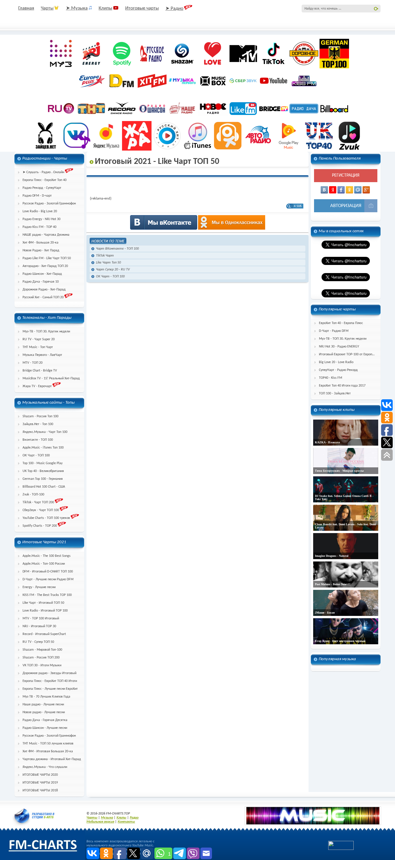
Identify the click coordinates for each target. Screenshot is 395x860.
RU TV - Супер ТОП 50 (38, 642)
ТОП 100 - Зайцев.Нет (335, 393)
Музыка (107, 817)
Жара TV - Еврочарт (37, 386)
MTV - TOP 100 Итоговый (41, 618)
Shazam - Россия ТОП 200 (41, 657)
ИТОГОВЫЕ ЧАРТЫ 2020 (40, 775)
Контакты (126, 822)
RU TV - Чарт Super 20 (39, 339)
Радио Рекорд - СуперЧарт (42, 188)
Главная (26, 8)
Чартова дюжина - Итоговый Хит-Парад (52, 759)
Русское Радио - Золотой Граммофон (49, 203)
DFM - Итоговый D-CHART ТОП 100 (48, 571)
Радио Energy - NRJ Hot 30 (41, 219)
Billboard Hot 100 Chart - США (44, 486)
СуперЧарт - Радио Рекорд (338, 370)
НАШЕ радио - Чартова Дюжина (46, 235)
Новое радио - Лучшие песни (44, 712)
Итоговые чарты (142, 8)
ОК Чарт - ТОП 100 (36, 455)
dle (34, 815)
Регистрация (345, 175)
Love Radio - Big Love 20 (40, 211)
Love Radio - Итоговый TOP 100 (45, 610)
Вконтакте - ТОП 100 (38, 440)
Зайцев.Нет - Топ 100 (38, 424)
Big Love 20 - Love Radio (336, 362)
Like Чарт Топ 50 (108, 262)
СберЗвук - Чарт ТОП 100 (41, 510)
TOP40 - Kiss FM (330, 378)
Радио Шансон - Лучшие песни (45, 728)
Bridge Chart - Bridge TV (40, 370)
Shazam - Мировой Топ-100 (42, 650)
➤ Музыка (77, 8)
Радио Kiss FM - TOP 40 (39, 227)
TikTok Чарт (105, 255)
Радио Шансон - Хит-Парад (42, 274)
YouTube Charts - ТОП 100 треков (46, 518)
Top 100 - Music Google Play (42, 463)
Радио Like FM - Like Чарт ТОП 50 (47, 258)
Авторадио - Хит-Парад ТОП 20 (45, 266)
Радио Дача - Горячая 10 (41, 281)
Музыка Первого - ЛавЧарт (42, 355)
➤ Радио (174, 8)
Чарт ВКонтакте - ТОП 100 (117, 248)
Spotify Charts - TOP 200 (40, 526)
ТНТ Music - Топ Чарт (38, 347)
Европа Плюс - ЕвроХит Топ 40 (45, 180)
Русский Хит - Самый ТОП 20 (43, 297)
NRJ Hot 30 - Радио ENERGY (339, 346)
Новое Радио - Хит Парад (41, 250)
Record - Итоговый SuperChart (44, 634)
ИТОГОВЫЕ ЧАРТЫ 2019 (40, 782)
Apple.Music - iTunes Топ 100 (43, 447)
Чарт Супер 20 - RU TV (113, 269)
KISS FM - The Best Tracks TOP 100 (47, 595)
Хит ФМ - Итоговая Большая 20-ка (48, 751)
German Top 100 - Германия (43, 479)
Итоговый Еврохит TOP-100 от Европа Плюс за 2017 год (350, 354)
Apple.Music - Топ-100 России (44, 564)
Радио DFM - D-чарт (37, 195)
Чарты (47, 8)
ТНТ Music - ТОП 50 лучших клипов (48, 743)
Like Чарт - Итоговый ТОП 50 (43, 603)
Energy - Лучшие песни (39, 587)
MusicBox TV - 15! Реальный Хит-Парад (51, 378)
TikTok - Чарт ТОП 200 (38, 502)
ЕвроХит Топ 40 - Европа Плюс (341, 323)
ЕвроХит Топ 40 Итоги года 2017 (342, 385)
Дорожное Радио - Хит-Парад (44, 289)
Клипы (105, 8)
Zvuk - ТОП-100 (33, 494)
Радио (134, 817)
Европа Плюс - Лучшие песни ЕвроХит (50, 689)
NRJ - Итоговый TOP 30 (39, 626)
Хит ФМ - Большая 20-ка (40, 242)
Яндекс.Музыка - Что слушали (45, 767)
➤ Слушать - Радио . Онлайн (43, 172)
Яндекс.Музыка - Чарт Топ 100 (45, 432)
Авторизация (345, 205)
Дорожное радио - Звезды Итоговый (49, 673)
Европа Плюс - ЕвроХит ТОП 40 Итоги (50, 681)
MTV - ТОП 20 (33, 363)
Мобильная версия (100, 822)
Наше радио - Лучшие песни (43, 704)
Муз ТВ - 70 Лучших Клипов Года (46, 696)
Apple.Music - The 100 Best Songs (47, 556)
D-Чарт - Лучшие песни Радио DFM (48, 579)
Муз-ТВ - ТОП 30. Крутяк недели (46, 331)
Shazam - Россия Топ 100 (40, 416)
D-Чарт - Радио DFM (333, 331)
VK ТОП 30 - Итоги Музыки (42, 665)
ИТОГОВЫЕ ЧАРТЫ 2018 (40, 790)
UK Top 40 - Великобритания (43, 471)
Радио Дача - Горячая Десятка (45, 720)
